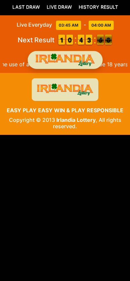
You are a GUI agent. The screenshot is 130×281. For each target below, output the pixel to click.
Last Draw (26, 7)
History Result (98, 7)
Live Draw (59, 7)
